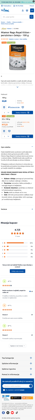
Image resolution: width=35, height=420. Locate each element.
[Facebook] (3, 412)
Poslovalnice (7, 6)
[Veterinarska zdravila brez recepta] (6, 398)
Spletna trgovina (9, 369)
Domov (3, 22)
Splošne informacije (10, 363)
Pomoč (32, 6)
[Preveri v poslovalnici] (4, 107)
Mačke (9, 22)
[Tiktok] (16, 412)
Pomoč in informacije (10, 374)
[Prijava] (30, 385)
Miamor (9, 28)
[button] (32, 10)
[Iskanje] (31, 17)
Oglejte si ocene (13, 39)
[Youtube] (12, 412)
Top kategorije (8, 358)
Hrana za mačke (17, 22)
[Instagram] (7, 412)
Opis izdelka (23, 39)
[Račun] (23, 10)
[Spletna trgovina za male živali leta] (15, 397)
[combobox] (16, 17)
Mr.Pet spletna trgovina (13, 418)
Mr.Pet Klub (19, 6)
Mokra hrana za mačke (7, 24)
